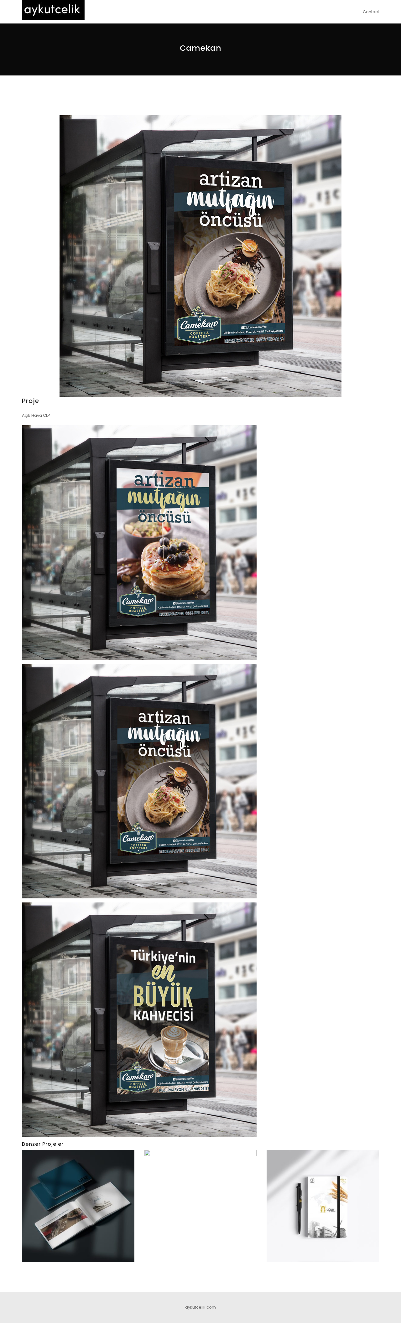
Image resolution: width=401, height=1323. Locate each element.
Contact (371, 12)
